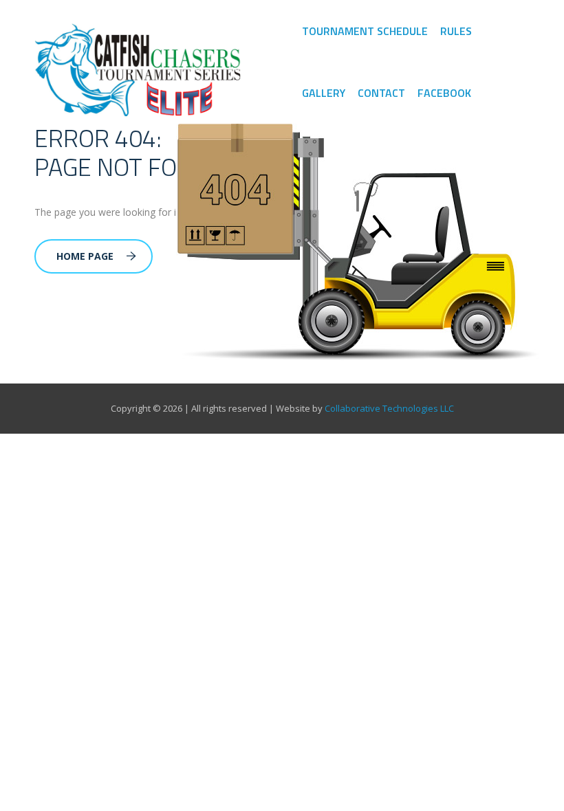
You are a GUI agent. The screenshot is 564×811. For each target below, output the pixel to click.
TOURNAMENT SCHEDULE (365, 31)
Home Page (84, 256)
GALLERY (323, 93)
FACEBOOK (444, 93)
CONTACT (381, 93)
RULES (456, 31)
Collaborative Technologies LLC (389, 408)
